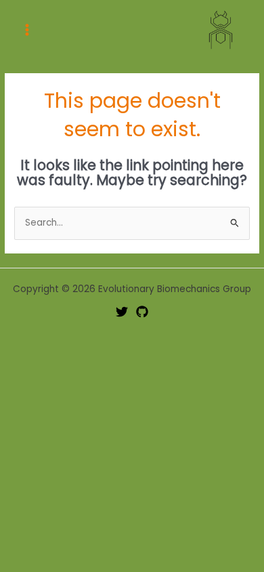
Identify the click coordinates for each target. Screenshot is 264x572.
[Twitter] (122, 312)
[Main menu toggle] (27, 29)
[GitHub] (142, 312)
